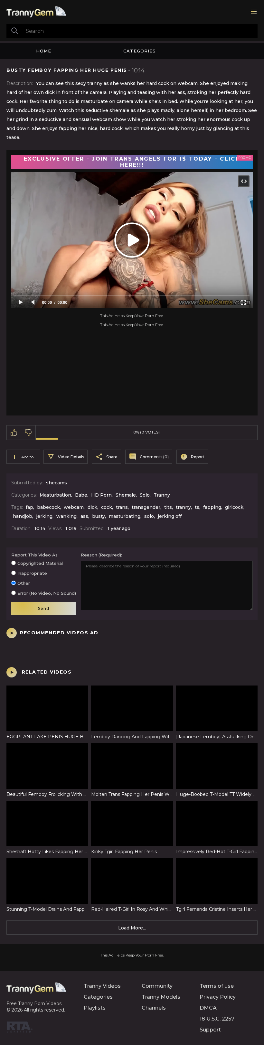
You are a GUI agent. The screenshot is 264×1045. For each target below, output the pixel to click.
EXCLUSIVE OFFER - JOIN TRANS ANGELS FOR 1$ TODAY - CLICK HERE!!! (132, 162)
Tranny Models (161, 997)
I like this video (14, 432)
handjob (22, 516)
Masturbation (55, 495)
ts (197, 507)
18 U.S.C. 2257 (217, 1019)
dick (92, 507)
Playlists (95, 1008)
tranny (183, 507)
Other (23, 583)
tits (168, 507)
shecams (56, 483)
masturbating (124, 516)
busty (98, 516)
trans (122, 507)
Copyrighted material (40, 563)
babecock (48, 507)
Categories (139, 50)
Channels (154, 1008)
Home (43, 50)
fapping (212, 507)
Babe (81, 495)
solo (149, 516)
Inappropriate (32, 573)
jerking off (170, 516)
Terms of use (217, 986)
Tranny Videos (102, 986)
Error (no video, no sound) (46, 593)
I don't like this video (28, 432)
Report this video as (34, 554)
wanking (66, 516)
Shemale (126, 495)
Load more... (132, 928)
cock (106, 507)
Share (112, 456)
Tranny (162, 495)
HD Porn (101, 495)
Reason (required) (101, 554)
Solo (145, 495)
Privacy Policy (218, 997)
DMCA (208, 1008)
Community (157, 986)
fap (29, 507)
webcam (74, 507)
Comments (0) (154, 456)
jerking (44, 516)
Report (197, 456)
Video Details (71, 456)
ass (84, 516)
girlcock (234, 507)
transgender (146, 507)
